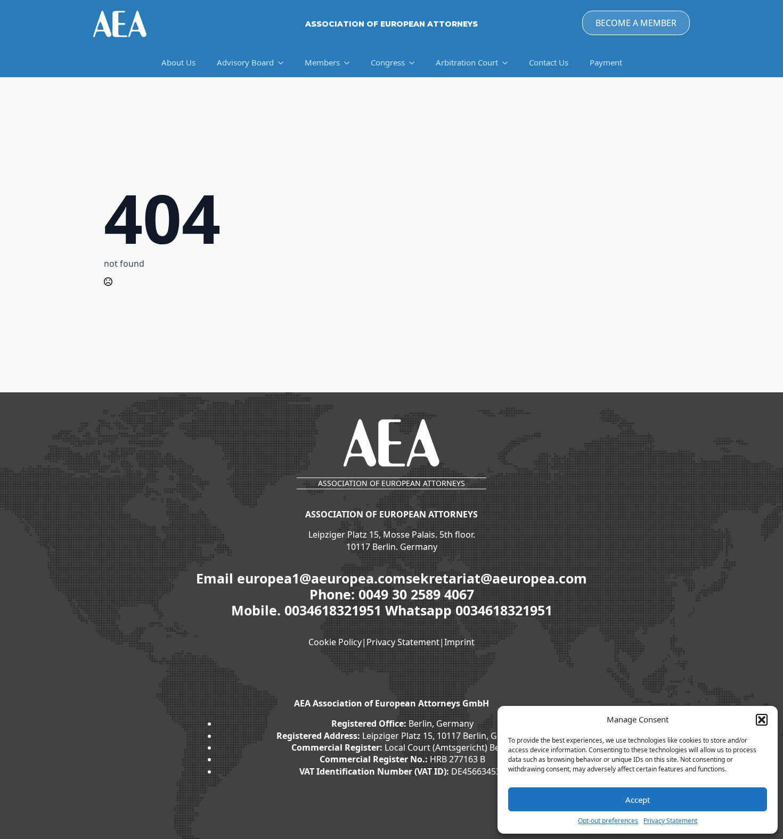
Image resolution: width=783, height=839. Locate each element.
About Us (178, 62)
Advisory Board (245, 62)
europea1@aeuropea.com (321, 578)
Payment (606, 62)
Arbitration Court (467, 62)
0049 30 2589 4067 (416, 594)
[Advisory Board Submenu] (284, 62)
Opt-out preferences (608, 821)
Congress (388, 62)
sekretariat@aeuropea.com (496, 578)
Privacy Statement (670, 821)
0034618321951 (334, 610)
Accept (637, 799)
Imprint (459, 642)
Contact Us (548, 62)
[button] (761, 719)
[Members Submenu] (350, 62)
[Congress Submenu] (415, 62)
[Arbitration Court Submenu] (508, 62)
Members (322, 62)
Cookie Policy (335, 642)
